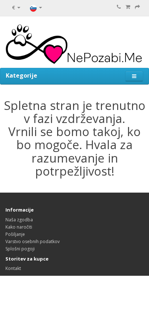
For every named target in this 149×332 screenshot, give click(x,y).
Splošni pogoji (20, 249)
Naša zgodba (19, 220)
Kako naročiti (18, 227)
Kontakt (13, 268)
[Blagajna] (137, 7)
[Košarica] (127, 7)
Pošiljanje (15, 234)
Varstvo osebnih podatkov (32, 241)
